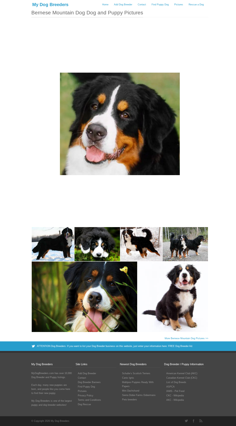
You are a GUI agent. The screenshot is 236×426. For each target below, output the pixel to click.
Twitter (186, 421)
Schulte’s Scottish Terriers (136, 373)
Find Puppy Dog (160, 4)
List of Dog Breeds (176, 382)
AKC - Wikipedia (175, 400)
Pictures (178, 4)
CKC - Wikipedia (175, 395)
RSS (201, 421)
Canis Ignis (128, 377)
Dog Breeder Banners (89, 382)
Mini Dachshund (130, 390)
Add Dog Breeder (123, 4)
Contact (142, 4)
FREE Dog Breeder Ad (180, 346)
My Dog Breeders (50, 4)
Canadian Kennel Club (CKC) (181, 377)
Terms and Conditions (89, 400)
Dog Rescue (84, 404)
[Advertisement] (119, 47)
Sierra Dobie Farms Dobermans (139, 395)
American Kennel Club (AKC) (181, 373)
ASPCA (170, 386)
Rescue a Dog (196, 4)
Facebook (193, 421)
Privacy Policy (85, 395)
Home (105, 4)
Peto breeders (129, 399)
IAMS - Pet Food (175, 391)
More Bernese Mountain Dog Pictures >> (186, 338)
